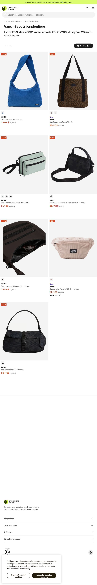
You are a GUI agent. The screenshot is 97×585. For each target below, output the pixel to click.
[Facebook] (90, 552)
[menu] (92, 8)
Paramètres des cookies (18, 576)
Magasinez (68, 2)
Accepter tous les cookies (44, 576)
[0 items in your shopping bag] (87, 8)
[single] (6, 46)
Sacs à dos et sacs (14, 21)
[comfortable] (11, 46)
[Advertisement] (48, 414)
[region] (31, 569)
